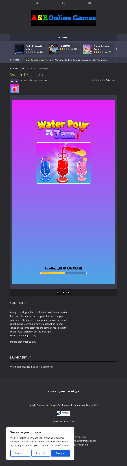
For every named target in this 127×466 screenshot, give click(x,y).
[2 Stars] (95, 80)
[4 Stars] (99, 80)
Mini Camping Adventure (39, 59)
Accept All (61, 453)
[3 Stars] (97, 80)
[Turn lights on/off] (58, 292)
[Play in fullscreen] (63, 292)
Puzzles (25, 68)
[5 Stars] (101, 80)
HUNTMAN (65, 46)
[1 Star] (93, 80)
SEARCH (63, 3)
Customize (20, 453)
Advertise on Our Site (63, 421)
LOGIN (37, 3)
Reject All (40, 453)
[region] (40, 443)
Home (15, 68)
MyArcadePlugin (70, 391)
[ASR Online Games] (63, 17)
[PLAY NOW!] (19, 48)
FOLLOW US (89, 3)
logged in (28, 366)
